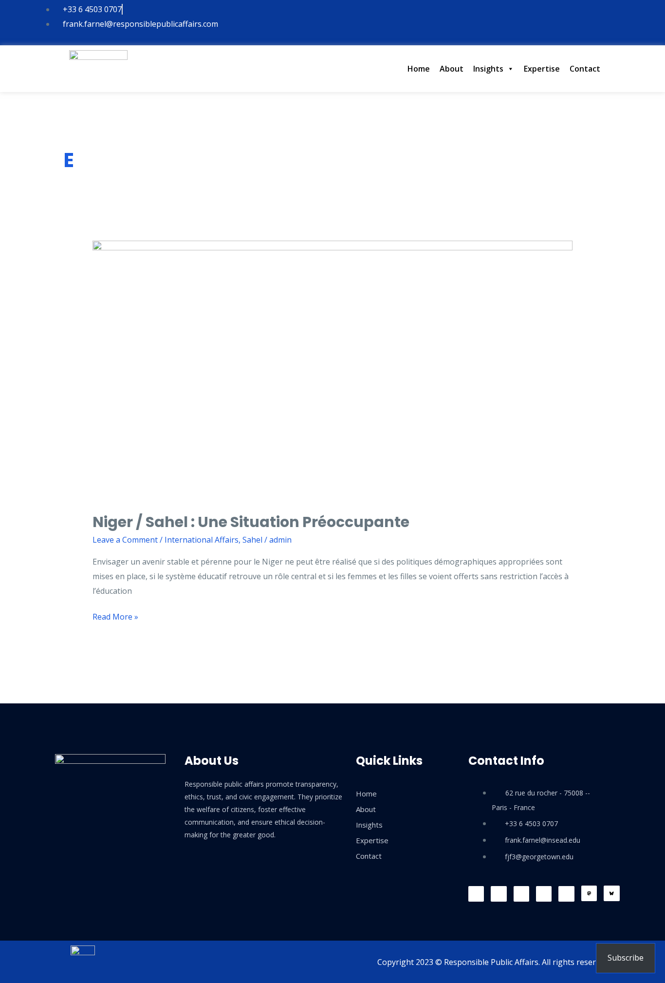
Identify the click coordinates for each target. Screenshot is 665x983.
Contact (585, 68)
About (451, 68)
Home (418, 68)
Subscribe (626, 957)
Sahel (252, 539)
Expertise (542, 68)
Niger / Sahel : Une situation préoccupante (250, 521)
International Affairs (202, 539)
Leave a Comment (125, 539)
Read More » (115, 616)
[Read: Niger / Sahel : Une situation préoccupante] (332, 369)
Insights (488, 68)
